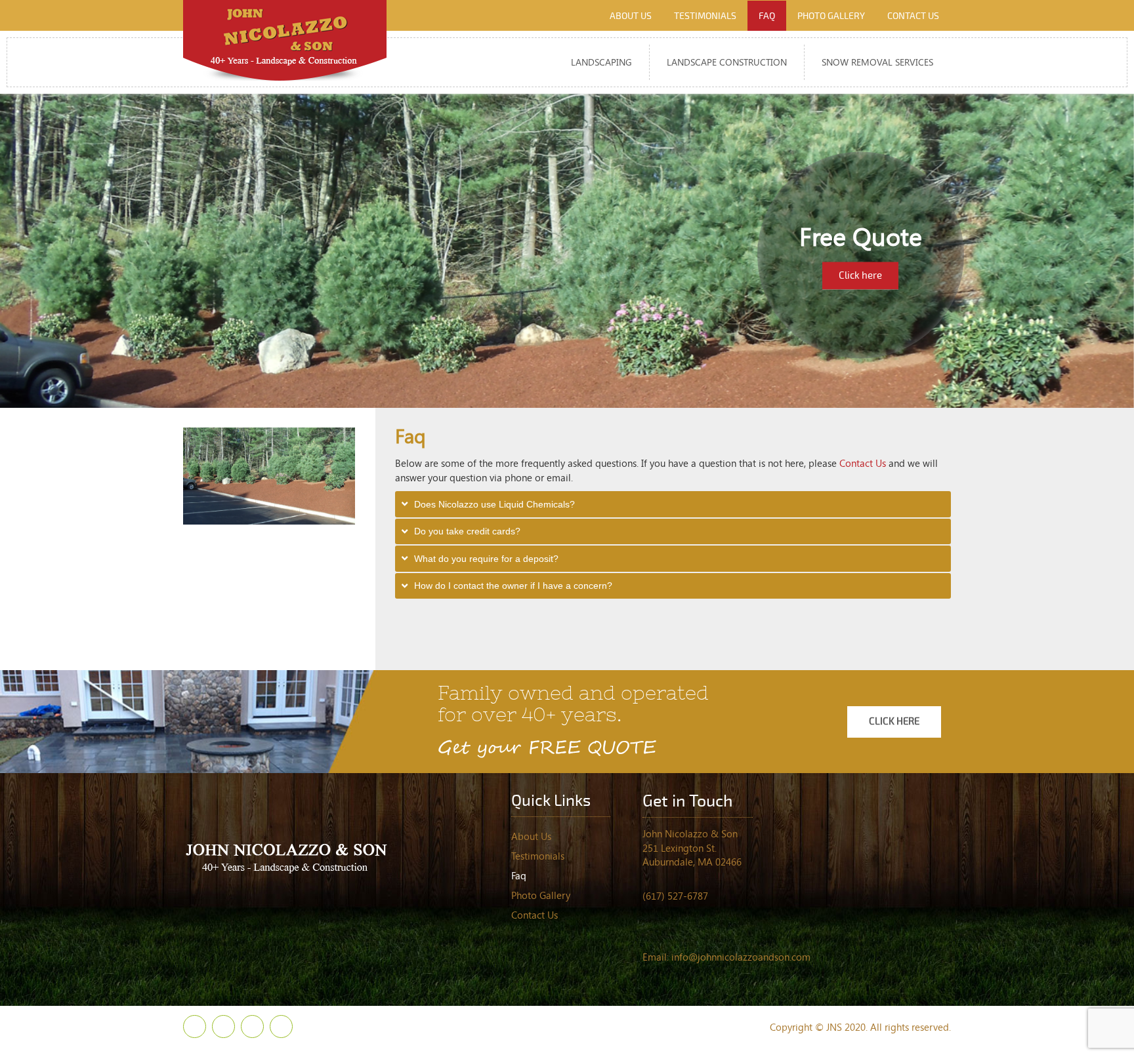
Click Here (894, 721)
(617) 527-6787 (675, 895)
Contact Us (862, 462)
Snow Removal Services (877, 62)
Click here (860, 275)
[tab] (673, 504)
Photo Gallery (831, 16)
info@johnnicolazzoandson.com (740, 956)
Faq (767, 16)
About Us (531, 836)
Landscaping (601, 62)
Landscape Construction (727, 62)
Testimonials (705, 16)
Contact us (913, 16)
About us (631, 16)
